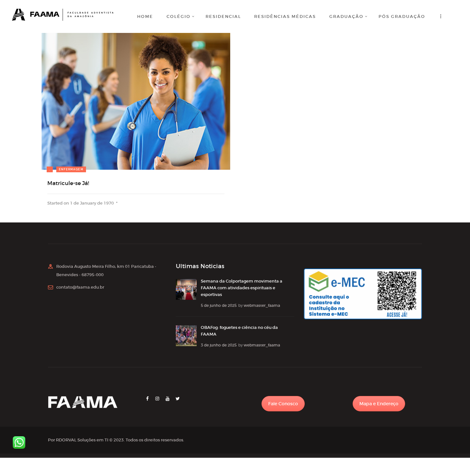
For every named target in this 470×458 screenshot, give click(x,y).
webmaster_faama (262, 305)
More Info (67, 146)
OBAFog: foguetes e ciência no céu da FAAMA (239, 331)
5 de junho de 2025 (219, 305)
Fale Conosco (283, 404)
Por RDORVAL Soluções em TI (78, 440)
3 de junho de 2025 (219, 345)
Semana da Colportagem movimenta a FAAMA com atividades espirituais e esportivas (241, 287)
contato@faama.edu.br (80, 287)
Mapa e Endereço (378, 404)
